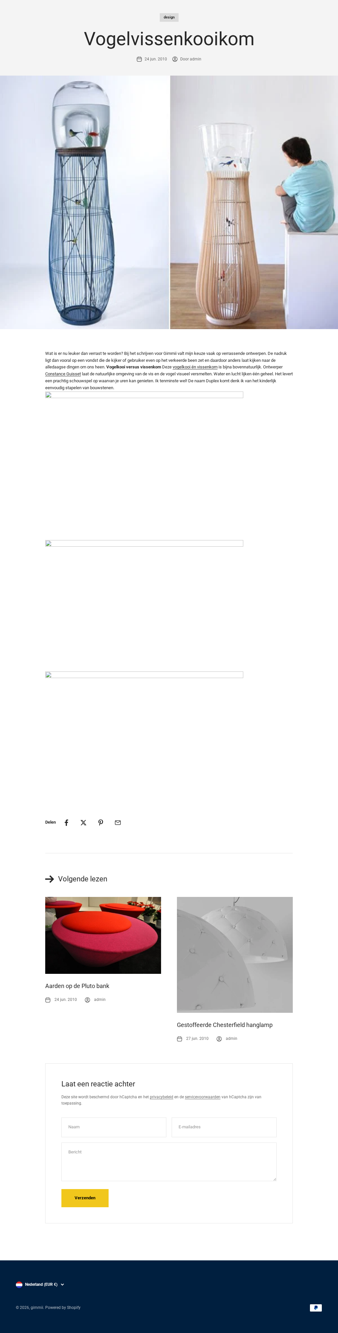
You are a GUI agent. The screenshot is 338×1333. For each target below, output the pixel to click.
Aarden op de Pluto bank (77, 985)
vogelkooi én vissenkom (195, 366)
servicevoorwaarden (202, 1097)
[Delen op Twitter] (83, 822)
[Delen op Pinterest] (100, 822)
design (169, 17)
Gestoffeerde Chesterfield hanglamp (225, 1024)
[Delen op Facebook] (66, 822)
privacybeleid (161, 1097)
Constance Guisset (63, 373)
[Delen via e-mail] (117, 822)
